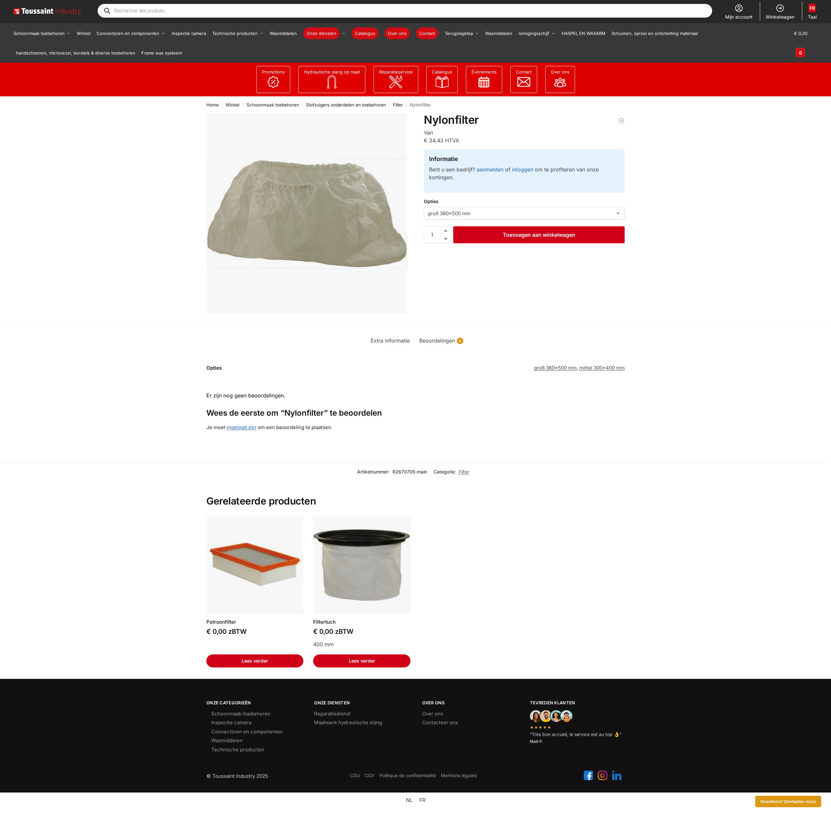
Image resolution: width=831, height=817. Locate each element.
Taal (812, 12)
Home (212, 104)
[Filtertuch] (621, 120)
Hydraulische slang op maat (332, 71)
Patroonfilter (221, 622)
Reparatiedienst (332, 714)
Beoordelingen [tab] (440, 340)
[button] (805, 43)
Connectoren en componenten (247, 732)
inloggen (522, 169)
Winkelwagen (780, 17)
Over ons (560, 71)
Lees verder (255, 661)
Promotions (273, 71)
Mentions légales (459, 775)
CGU (355, 775)
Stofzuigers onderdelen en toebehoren (346, 104)
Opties (431, 201)
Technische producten (237, 749)
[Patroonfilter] (254, 565)
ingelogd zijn (241, 427)
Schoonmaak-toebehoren (240, 714)
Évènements (484, 71)
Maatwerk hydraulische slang (348, 722)
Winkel (232, 104)
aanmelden (490, 169)
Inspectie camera (231, 722)
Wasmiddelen (227, 740)
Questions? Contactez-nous (788, 801)
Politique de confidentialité (407, 775)
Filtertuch (324, 622)
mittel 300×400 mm (602, 368)
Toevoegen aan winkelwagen (539, 235)
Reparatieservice (396, 71)
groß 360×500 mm (555, 368)
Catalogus (442, 71)
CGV (370, 775)
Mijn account (739, 17)
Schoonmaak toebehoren (273, 104)
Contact (524, 71)
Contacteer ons (440, 722)
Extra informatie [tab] (390, 340)
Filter (398, 104)
